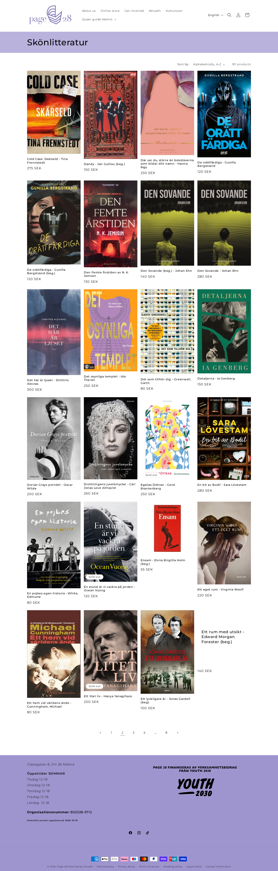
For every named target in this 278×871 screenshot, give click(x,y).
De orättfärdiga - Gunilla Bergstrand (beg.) (46, 271)
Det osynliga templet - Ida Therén (105, 378)
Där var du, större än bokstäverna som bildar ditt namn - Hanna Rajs (167, 164)
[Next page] (177, 732)
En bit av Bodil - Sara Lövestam (222, 484)
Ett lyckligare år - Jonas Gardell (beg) (165, 700)
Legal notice (194, 866)
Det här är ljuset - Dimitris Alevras (48, 381)
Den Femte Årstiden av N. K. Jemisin (106, 274)
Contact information (218, 866)
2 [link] (122, 733)
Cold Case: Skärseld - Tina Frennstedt (47, 160)
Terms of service (149, 866)
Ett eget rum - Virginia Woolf (220, 589)
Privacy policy (126, 866)
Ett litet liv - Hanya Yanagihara (108, 696)
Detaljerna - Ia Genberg (216, 378)
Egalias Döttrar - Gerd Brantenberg (158, 486)
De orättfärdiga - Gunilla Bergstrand (216, 164)
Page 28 (62, 866)
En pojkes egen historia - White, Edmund (52, 595)
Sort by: (183, 64)
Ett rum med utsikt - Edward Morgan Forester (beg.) (222, 637)
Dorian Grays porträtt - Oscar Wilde (50, 486)
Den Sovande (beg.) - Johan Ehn (166, 270)
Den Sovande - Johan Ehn (218, 270)
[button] (99, 19)
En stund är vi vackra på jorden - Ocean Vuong (109, 588)
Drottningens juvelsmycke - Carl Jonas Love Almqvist (110, 486)
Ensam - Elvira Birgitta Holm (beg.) (163, 562)
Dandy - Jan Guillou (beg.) (104, 164)
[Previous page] (100, 732)
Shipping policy (173, 866)
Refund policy (105, 866)
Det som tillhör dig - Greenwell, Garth (166, 381)
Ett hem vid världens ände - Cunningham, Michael (49, 704)
